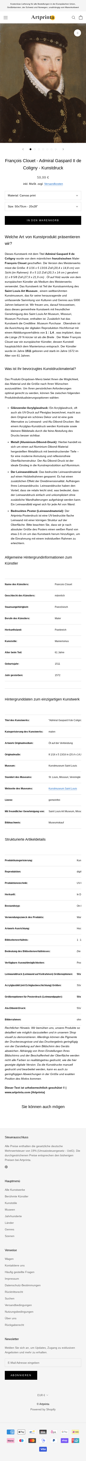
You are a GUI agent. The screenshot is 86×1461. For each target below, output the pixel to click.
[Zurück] (23, 149)
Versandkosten (53, 183)
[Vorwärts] (63, 149)
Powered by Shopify (43, 1409)
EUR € (41, 1395)
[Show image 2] (35, 149)
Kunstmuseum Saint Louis (63, 788)
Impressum (12, 1278)
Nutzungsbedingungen (19, 1311)
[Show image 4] (43, 149)
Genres (9, 1229)
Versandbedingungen (18, 1305)
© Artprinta (43, 1404)
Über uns (10, 1318)
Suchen (9, 1298)
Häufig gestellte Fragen (19, 1272)
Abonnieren (21, 1375)
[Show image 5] (47, 149)
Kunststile (11, 1203)
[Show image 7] (56, 149)
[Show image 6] (51, 149)
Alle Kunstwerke (15, 1189)
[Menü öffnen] (6, 17)
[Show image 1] (30, 149)
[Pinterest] (6, 1167)
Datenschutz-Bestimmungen (23, 1285)
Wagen (9, 1258)
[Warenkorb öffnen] (80, 17)
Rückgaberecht (14, 1324)
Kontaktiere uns (15, 1265)
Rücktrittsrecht (14, 1291)
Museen (10, 1209)
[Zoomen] (77, 32)
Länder (9, 1222)
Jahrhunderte (13, 1216)
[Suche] (73, 17)
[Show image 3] (39, 149)
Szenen (9, 1236)
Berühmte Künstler (16, 1196)
